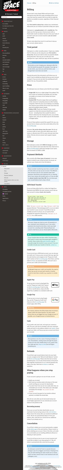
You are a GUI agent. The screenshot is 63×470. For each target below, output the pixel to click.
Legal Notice (5, 198)
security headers (6, 60)
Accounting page (31, 125)
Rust (4, 129)
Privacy (4, 200)
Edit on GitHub (54, 3)
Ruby (4, 124)
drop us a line (42, 344)
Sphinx (31, 465)
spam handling (6, 86)
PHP (4, 115)
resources (5, 40)
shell (4, 45)
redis (4, 105)
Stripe (33, 260)
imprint (53, 328)
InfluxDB (5, 107)
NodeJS (4, 120)
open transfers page (48, 241)
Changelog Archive (7, 191)
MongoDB (5, 100)
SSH (4, 33)
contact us (53, 245)
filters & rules (6, 88)
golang (4, 126)
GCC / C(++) (5, 145)
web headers (6, 64)
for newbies (5, 23)
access (4, 77)
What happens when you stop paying (11, 180)
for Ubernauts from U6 (8, 26)
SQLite (4, 109)
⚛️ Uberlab (5, 193)
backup (4, 38)
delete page (34, 429)
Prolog (4, 142)
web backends (6, 62)
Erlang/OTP (5, 133)
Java (4, 140)
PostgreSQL (5, 98)
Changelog (5, 189)
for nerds (5, 28)
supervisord (5, 150)
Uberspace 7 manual (12, 14)
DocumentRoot (6, 53)
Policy (4, 196)
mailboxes (5, 81)
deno (4, 122)
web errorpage (6, 66)
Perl (3, 135)
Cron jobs (5, 152)
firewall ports (6, 47)
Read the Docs (57, 465)
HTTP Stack (5, 160)
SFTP (4, 36)
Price (5, 171)
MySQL (4, 96)
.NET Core (5, 131)
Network (5, 158)
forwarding (5, 83)
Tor (3, 71)
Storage (6, 173)
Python (4, 117)
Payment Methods (8, 175)
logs (3, 69)
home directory (6, 43)
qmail (4, 90)
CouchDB (5, 103)
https (4, 57)
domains (5, 55)
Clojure (4, 138)
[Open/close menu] (1, 166)
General (4, 166)
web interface (52, 412)
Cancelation (7, 183)
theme (47, 465)
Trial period (6, 168)
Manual (29, 3)
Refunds (6, 177)
